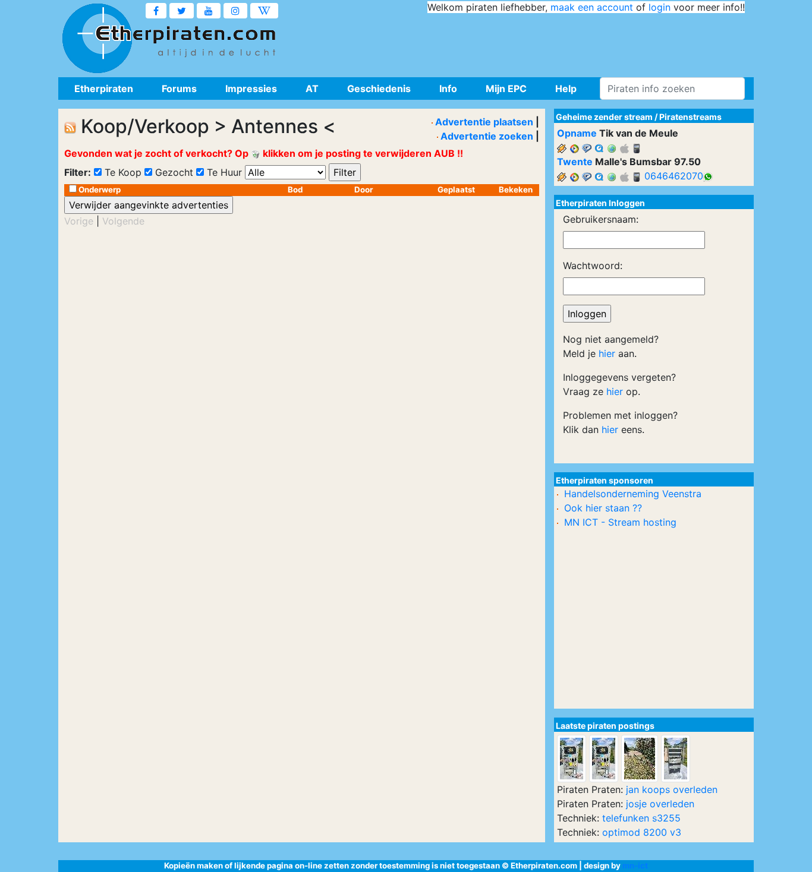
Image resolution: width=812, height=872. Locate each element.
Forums (179, 88)
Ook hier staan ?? (603, 508)
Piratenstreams (690, 117)
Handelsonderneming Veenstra (632, 494)
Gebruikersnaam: (600, 219)
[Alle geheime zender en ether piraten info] (97, 39)
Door (363, 189)
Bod (295, 189)
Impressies (251, 88)
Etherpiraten (103, 88)
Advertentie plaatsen (484, 122)
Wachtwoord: (592, 265)
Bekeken (516, 189)
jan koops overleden (671, 789)
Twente (575, 162)
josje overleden (660, 804)
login (660, 7)
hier (607, 353)
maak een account (591, 7)
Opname (577, 133)
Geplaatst (456, 189)
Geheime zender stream (604, 117)
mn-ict (635, 865)
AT (312, 88)
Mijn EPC (506, 88)
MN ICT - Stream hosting (620, 522)
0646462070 (673, 176)
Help (566, 88)
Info (448, 88)
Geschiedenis (379, 88)
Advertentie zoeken (486, 136)
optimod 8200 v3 (641, 832)
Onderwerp (99, 189)
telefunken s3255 (641, 818)
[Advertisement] (528, 41)
